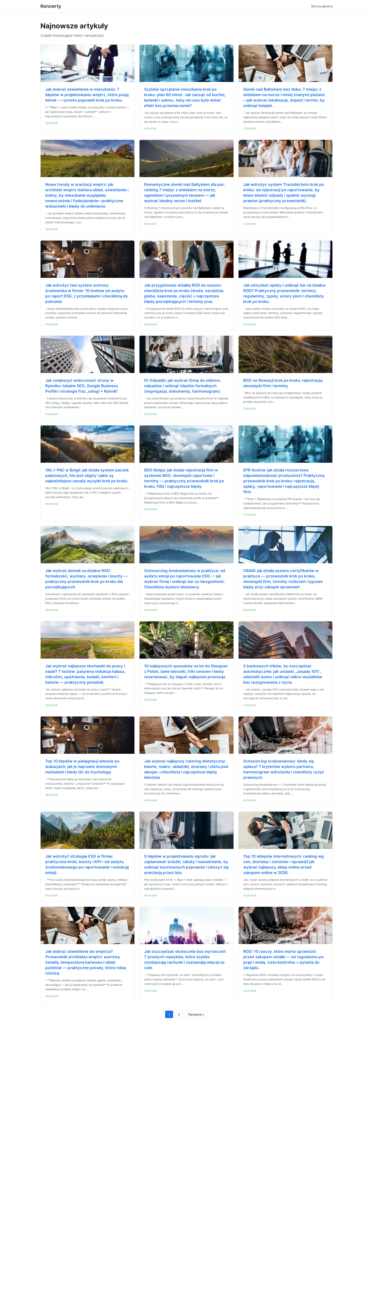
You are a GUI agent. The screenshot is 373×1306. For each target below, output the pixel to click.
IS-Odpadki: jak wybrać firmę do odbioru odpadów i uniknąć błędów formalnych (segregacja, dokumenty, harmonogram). (182, 386)
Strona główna (322, 6)
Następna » (196, 1014)
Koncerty (50, 6)
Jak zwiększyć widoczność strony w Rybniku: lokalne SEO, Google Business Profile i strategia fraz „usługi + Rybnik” (81, 386)
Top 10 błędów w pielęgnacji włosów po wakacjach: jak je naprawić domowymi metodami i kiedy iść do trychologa (82, 766)
